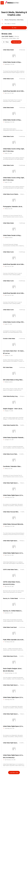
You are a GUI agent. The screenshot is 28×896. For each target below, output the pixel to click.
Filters (7, 42)
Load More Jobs (14, 772)
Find (15, 27)
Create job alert (16, 42)
